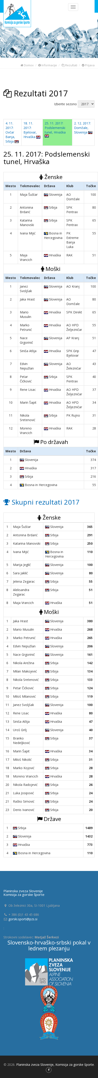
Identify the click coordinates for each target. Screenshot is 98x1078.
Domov (28, 65)
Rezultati (70, 65)
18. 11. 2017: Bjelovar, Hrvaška (30, 130)
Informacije (49, 65)
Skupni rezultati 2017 (45, 502)
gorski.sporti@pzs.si (22, 919)
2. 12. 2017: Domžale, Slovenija (82, 127)
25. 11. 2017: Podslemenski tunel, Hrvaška (55, 127)
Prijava (89, 65)
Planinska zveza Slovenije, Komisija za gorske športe (55, 1064)
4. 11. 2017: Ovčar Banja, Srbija (10, 132)
